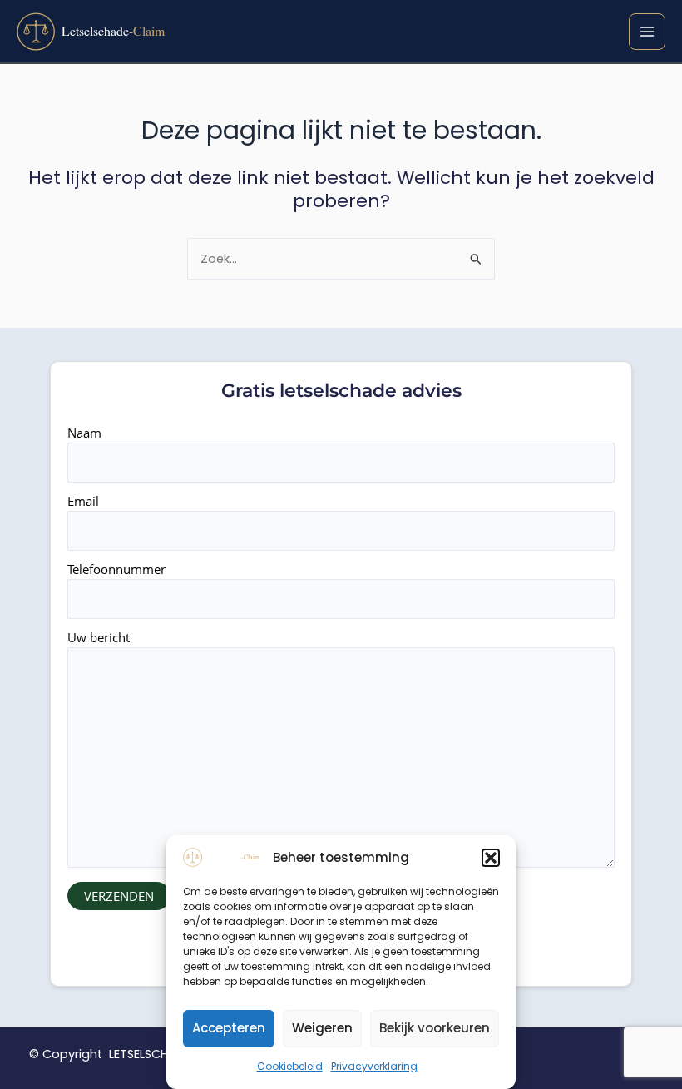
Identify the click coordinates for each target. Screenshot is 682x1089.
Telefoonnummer (116, 569)
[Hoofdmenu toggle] (647, 31)
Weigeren (322, 1028)
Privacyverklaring (374, 1066)
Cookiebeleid (290, 1066)
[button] (490, 857)
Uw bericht (98, 637)
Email (83, 501)
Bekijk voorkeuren (434, 1028)
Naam (84, 432)
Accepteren (228, 1028)
